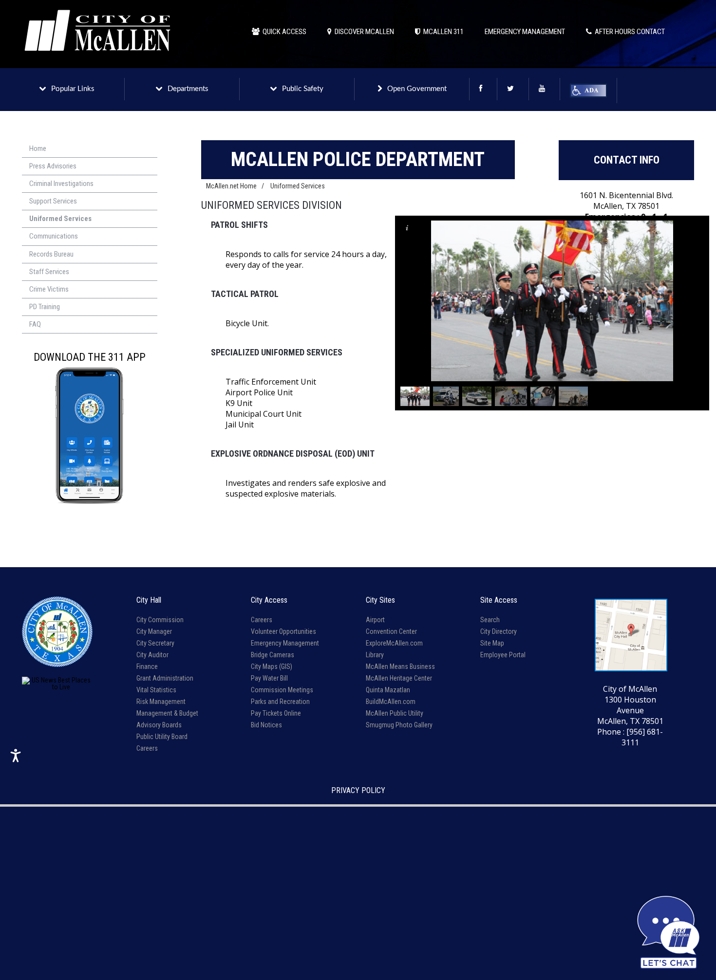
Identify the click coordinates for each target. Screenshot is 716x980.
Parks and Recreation (280, 701)
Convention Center (391, 631)
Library (375, 655)
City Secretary (155, 643)
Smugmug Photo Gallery (399, 725)
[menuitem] (89, 149)
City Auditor (152, 655)
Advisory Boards (159, 725)
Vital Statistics (156, 690)
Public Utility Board (162, 736)
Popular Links (72, 88)
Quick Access (283, 31)
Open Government (417, 88)
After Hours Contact (628, 31)
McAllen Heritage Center (399, 678)
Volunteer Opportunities (283, 631)
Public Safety (302, 88)
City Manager (154, 631)
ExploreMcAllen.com (394, 643)
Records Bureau (51, 254)
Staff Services (49, 271)
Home (37, 148)
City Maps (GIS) (271, 666)
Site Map (492, 643)
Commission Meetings (282, 690)
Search (490, 620)
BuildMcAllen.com (390, 701)
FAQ (35, 324)
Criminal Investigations (61, 183)
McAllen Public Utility (394, 713)
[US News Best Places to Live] (57, 683)
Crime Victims (49, 289)
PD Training (44, 306)
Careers (147, 748)
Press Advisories (52, 166)
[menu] (89, 236)
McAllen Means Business (400, 666)
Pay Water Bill (269, 678)
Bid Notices (266, 725)
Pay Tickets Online (276, 713)
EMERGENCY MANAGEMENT (525, 31)
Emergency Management (285, 643)
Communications (53, 236)
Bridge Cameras (272, 655)
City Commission (160, 620)
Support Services (53, 201)
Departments (188, 88)
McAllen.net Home (231, 186)
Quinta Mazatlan (388, 690)
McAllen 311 (442, 31)
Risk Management (161, 701)
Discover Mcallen (363, 31)
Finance (147, 666)
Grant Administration (164, 678)
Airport (375, 620)
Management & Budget (167, 713)
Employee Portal (503, 655)
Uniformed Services (60, 218)
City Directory (498, 631)
